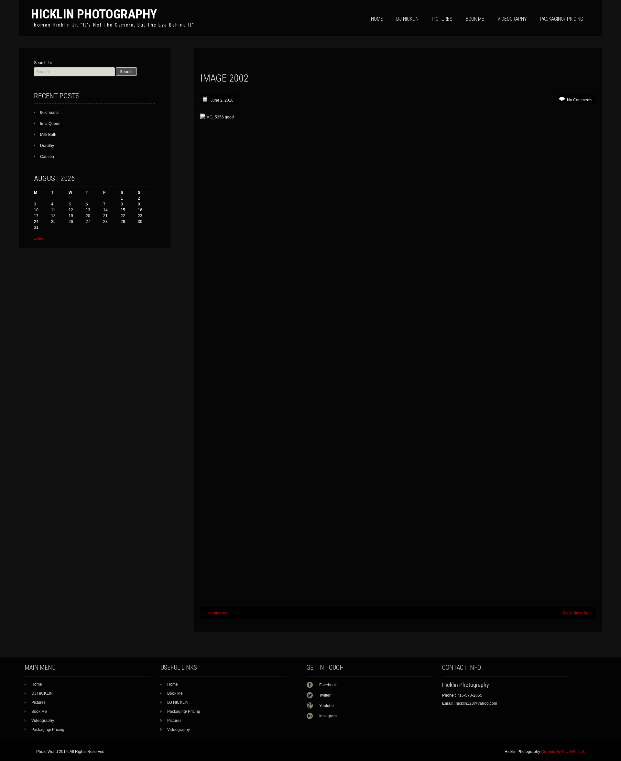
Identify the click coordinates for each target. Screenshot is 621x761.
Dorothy (47, 145)
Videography (512, 19)
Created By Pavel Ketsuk (563, 751)
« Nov (39, 239)
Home (377, 19)
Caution (47, 156)
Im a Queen (50, 123)
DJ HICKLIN (407, 19)
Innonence (215, 613)
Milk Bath (48, 134)
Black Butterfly (578, 613)
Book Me (475, 19)
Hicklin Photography (94, 14)
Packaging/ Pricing (561, 19)
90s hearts (49, 112)
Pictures (442, 19)
